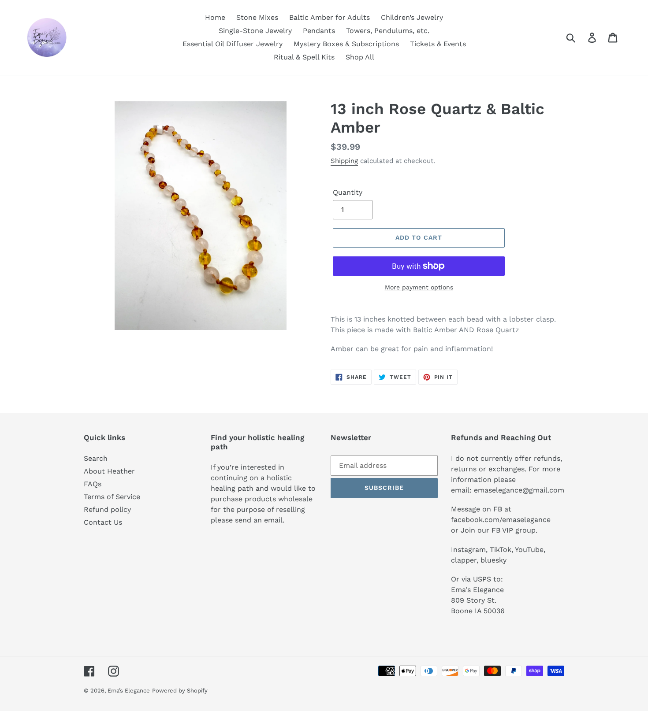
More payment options (419, 287)
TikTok (500, 549)
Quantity (347, 192)
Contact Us (103, 522)
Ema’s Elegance (129, 690)
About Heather (109, 471)
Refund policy (107, 509)
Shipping (344, 161)
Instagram (468, 549)
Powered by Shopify (180, 690)
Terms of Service (112, 497)
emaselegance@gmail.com (519, 490)
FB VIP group (514, 530)
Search (96, 458)
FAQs (92, 484)
